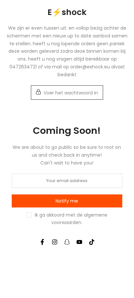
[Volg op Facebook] (42, 242)
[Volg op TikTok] (92, 242)
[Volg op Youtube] (79, 242)
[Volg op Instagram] (55, 242)
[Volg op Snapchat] (67, 242)
